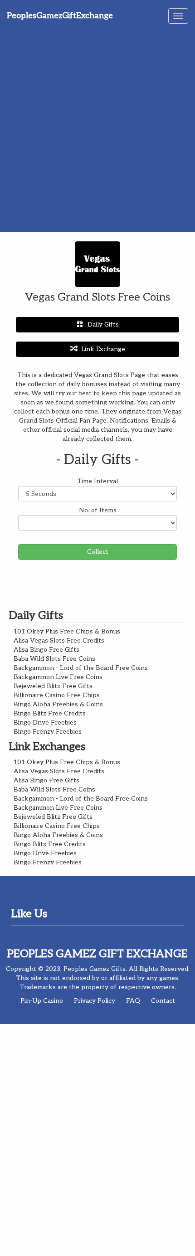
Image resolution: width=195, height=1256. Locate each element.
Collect (97, 552)
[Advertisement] (97, 130)
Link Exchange (103, 349)
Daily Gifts (103, 324)
